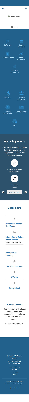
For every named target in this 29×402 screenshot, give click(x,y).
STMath (14, 277)
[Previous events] (3, 192)
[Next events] (26, 192)
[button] (3, 8)
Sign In (15, 374)
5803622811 (17, 364)
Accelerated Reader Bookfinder (14, 224)
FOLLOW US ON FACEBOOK (14, 323)
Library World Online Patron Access (14, 238)
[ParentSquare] (14, 388)
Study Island (14, 288)
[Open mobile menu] (26, 8)
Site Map (14, 369)
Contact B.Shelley (14, 367)
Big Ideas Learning (14, 266)
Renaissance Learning (11, 253)
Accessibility (14, 372)
